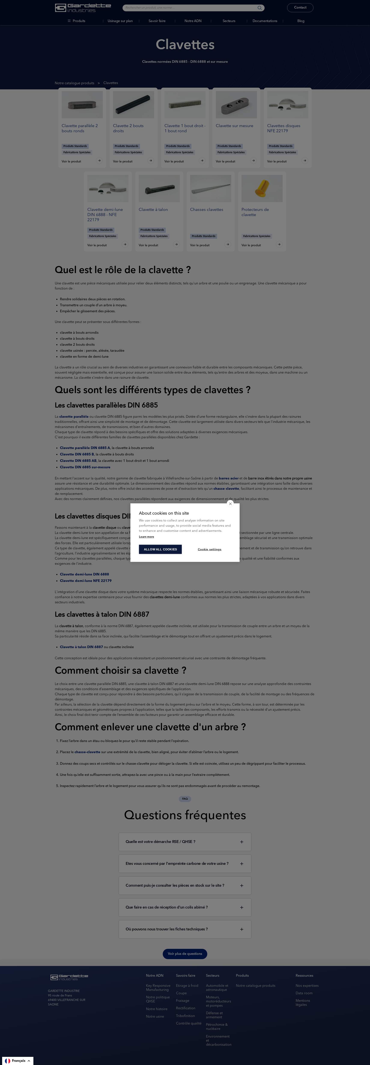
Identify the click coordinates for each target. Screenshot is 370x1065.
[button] (17, 1061)
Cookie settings (210, 549)
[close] (230, 503)
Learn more (146, 536)
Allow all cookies (160, 549)
